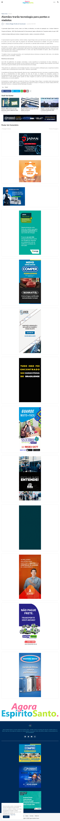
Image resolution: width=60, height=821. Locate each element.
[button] (2, 2)
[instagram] (35, 736)
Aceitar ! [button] (6, 816)
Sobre (27, 816)
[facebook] (25, 736)
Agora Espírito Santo (34, 818)
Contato (31, 816)
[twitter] (28, 736)
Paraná (10, 13)
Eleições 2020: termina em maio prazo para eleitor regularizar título (9, 109)
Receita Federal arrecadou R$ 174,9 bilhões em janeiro (29, 109)
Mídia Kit (37, 816)
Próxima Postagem (53, 129)
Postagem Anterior (6, 129)
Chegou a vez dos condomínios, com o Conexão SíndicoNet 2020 (49, 109)
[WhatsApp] (22, 91)
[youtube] (31, 736)
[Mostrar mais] (30, 91)
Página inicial (4, 13)
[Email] (27, 91)
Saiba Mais (12, 814)
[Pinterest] (24, 91)
